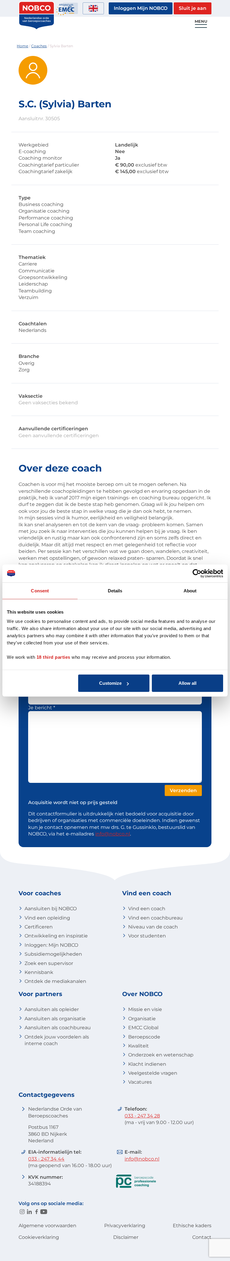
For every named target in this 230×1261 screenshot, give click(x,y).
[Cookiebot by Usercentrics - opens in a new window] (197, 573)
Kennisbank (39, 972)
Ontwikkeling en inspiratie (56, 936)
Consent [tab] (40, 590)
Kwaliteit (138, 1046)
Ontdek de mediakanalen (55, 981)
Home (22, 46)
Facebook (36, 1211)
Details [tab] (115, 590)
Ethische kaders (192, 1225)
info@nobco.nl (112, 834)
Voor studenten (147, 936)
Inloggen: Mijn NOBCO (51, 945)
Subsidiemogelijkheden (53, 954)
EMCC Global (143, 1027)
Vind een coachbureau (155, 918)
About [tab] (190, 590)
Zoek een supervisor (49, 963)
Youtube (43, 1211)
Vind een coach (146, 908)
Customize (110, 683)
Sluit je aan (192, 8)
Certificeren (39, 927)
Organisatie (142, 1018)
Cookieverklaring (39, 1237)
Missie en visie (145, 1009)
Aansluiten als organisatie (55, 1018)
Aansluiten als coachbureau (58, 1027)
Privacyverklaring (124, 1225)
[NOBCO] (37, 28)
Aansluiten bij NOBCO (51, 908)
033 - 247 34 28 (142, 1116)
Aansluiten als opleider (52, 1009)
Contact (201, 1237)
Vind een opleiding (47, 918)
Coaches (39, 46)
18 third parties (53, 657)
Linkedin (29, 1211)
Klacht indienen (147, 1064)
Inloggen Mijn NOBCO (140, 8)
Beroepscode (144, 1037)
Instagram (22, 1211)
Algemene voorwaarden (47, 1225)
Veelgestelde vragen (152, 1073)
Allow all (187, 683)
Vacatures (140, 1082)
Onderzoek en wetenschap (160, 1055)
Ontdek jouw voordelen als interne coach (57, 1040)
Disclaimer (125, 1237)
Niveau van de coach (153, 927)
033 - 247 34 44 (46, 1159)
